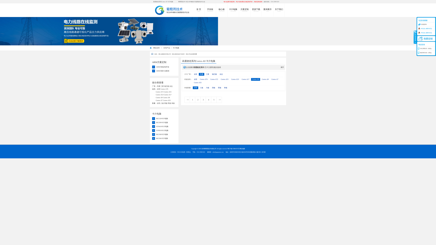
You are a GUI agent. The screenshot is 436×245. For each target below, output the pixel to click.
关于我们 (279, 10)
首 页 (198, 10)
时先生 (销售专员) (426, 28)
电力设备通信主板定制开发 (244, 1)
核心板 (222, 10)
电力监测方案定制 (229, 1)
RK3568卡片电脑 (162, 134)
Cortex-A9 (255, 79)
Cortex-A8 (265, 79)
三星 (207, 74)
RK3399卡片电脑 (162, 122)
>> (220, 100)
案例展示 (267, 10)
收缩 (415, 37)
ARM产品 (166, 48)
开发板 (210, 10)
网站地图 (242, 148)
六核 (207, 88)
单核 (225, 88)
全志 (221, 74)
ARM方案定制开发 (162, 67)
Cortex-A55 (224, 79)
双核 (219, 88)
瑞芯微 (214, 74)
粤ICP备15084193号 (233, 148)
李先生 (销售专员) (426, 33)
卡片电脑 (233, 10)
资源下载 (256, 10)
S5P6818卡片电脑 (162, 130)
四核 (213, 88)
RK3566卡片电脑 (162, 138)
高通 (201, 74)
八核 (201, 88)
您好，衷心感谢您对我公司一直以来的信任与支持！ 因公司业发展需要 (175, 54)
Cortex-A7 (274, 79)
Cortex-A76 (204, 79)
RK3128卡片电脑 (162, 118)
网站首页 (156, 48)
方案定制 (244, 10)
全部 (195, 74)
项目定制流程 (258, 1)
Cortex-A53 (235, 79)
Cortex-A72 (214, 79)
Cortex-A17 (245, 79)
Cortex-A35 (198, 82)
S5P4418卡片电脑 (162, 126)
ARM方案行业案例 (162, 71)
